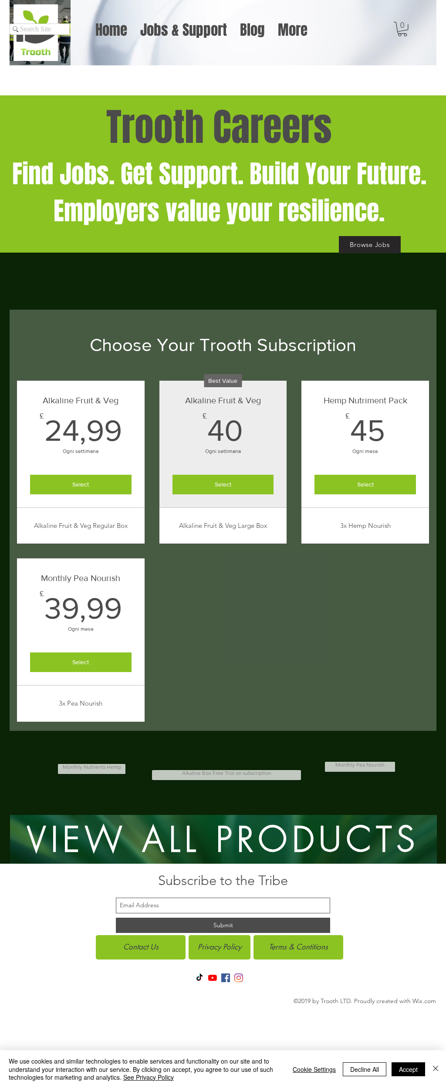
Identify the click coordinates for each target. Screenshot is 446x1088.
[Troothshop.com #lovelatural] (238, 977)
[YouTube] (212, 977)
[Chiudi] (435, 1069)
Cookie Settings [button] (314, 1069)
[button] (402, 29)
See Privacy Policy (148, 1077)
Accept (408, 1069)
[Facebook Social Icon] (225, 977)
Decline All (364, 1069)
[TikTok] (199, 977)
